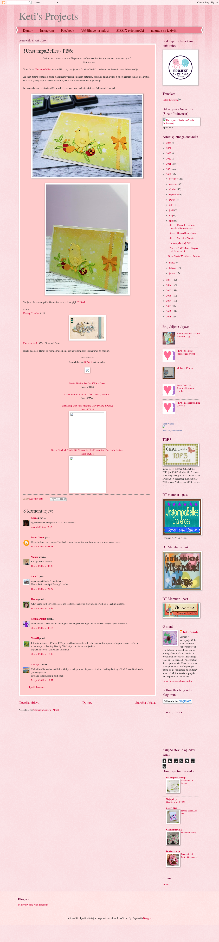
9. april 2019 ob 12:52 (41, 526)
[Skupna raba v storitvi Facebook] (61, 499)
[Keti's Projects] (164, 427)
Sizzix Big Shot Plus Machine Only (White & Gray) (87, 405)
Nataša (34, 557)
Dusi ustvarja (173, 851)
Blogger (147, 918)
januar (172, 273)
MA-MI (35, 638)
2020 (169, 169)
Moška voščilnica (185, 368)
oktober (173, 189)
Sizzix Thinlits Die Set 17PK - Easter (87, 383)
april (171, 220)
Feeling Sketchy (31, 313)
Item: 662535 (87, 453)
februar (173, 267)
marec (172, 262)
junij (171, 210)
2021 (169, 163)
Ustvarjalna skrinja (176, 777)
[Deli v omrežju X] (58, 499)
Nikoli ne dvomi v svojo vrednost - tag (188, 335)
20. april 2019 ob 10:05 (42, 654)
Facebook (67, 30)
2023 (169, 153)
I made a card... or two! (189, 812)
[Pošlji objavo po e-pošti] (52, 499)
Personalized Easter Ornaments (189, 856)
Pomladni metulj (188, 832)
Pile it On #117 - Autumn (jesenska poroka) (185, 388)
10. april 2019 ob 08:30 (42, 566)
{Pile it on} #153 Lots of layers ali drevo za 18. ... (183, 250)
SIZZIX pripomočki (130, 30)
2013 (169, 306)
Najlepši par (172, 799)
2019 (169, 174)
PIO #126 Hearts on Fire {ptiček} (188, 404)
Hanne (34, 599)
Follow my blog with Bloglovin (33, 904)
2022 (169, 158)
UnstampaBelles (43, 69)
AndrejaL (36, 664)
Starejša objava (145, 702)
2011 (169, 316)
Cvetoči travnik (174, 829)
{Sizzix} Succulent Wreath (181, 238)
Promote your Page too (172, 430)
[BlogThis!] (55, 499)
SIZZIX (88, 362)
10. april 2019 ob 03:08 (42, 546)
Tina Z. (34, 576)
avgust (172, 199)
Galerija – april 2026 (175, 802)
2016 (169, 290)
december (174, 178)
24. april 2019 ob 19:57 (42, 680)
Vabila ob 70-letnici (187, 782)
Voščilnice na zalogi (95, 30)
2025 (169, 142)
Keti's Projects (48, 16)
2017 (169, 285)
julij (171, 204)
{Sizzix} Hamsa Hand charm (182, 233)
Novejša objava (29, 702)
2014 (169, 300)
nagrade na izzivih (164, 30)
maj (171, 215)
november (174, 184)
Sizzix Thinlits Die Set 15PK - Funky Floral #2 (87, 394)
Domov (28, 30)
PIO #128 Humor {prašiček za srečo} (186, 352)
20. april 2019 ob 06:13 (42, 628)
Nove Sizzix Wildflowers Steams (184, 256)
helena (34, 518)
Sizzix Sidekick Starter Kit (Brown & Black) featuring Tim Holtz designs (87, 450)
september (174, 194)
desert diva (171, 808)
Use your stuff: (30, 343)
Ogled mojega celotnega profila (177, 680)
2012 (169, 311)
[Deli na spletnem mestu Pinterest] (65, 499)
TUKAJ (81, 302)
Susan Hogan (37, 537)
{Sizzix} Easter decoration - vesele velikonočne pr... (181, 226)
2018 (169, 279)
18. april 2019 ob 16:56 (42, 608)
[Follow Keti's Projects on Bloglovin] (177, 702)
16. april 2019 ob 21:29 (42, 588)
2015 (169, 295)
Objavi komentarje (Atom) (46, 709)
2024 (169, 148)
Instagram (47, 30)
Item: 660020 (87, 409)
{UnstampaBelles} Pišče (180, 243)
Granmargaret (38, 618)
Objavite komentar (36, 687)
